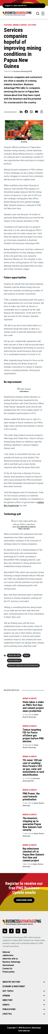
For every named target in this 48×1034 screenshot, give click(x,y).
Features (8, 25)
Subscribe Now (24, 900)
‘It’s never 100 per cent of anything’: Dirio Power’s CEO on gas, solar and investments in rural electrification (33, 767)
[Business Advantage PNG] (17, 13)
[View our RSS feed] (24, 931)
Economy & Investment (14, 986)
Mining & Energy (20, 25)
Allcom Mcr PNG (14, 655)
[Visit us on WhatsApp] (18, 931)
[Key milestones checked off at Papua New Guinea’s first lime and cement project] (12, 848)
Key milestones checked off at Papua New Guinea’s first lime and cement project (33, 854)
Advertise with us (10, 958)
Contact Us (7, 968)
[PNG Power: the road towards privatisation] (12, 793)
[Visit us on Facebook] (11, 931)
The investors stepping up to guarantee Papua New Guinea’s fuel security (32, 824)
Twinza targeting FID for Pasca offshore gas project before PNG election (33, 735)
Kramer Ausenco (14, 660)
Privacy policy (8, 972)
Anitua (26, 655)
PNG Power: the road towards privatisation (31, 796)
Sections (32, 25)
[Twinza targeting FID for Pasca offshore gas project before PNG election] (12, 729)
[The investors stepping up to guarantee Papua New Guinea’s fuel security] (12, 818)
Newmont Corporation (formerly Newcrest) (23, 665)
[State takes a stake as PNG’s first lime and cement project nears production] (12, 702)
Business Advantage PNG (23, 71)
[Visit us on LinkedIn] (5, 931)
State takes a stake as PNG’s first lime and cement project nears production (33, 706)
